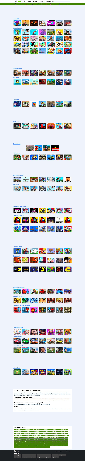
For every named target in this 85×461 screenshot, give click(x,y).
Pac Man (15, 265)
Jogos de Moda (27, 435)
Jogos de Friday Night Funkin (21, 206)
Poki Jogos (25, 457)
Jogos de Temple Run (19, 296)
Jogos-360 (40, 455)
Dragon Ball (16, 256)
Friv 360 (55, 455)
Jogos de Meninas (18, 327)
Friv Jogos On (40, 457)
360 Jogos (17, 455)
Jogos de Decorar (64, 435)
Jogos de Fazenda (36, 433)
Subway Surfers (17, 68)
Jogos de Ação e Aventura (36, 429)
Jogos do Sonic (17, 224)
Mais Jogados (42, 1)
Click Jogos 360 (18, 457)
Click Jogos (16, 122)
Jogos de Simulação (55, 433)
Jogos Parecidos (55, 457)
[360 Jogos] (20, 1)
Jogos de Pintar (54, 441)
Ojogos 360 (62, 455)
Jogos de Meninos (36, 431)
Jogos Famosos (27, 443)
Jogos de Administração (27, 433)
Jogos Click (32, 457)
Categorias (29, 1)
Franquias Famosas (54, 439)
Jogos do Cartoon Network (18, 439)
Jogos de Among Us (18, 215)
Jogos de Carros (17, 336)
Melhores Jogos (35, 1)
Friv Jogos (16, 77)
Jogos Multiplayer (45, 433)
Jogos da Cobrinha (18, 443)
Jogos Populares (17, 28)
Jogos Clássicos (36, 443)
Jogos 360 (16, 19)
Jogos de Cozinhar (63, 429)
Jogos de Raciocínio (27, 441)
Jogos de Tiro (45, 429)
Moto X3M (16, 184)
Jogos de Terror (54, 431)
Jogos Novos (48, 1)
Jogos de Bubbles (36, 437)
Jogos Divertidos (27, 429)
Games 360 (47, 455)
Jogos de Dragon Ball (18, 441)
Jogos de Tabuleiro (55, 435)
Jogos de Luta (45, 443)
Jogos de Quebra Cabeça (18, 431)
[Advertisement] (42, 11)
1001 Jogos (16, 153)
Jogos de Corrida (45, 437)
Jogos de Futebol (18, 346)
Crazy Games (16, 144)
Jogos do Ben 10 (54, 443)
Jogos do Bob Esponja (63, 441)
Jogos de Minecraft (18, 175)
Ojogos (64, 437)
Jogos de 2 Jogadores (19, 287)
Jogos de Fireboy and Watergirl (21, 305)
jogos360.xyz (48, 457)
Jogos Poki (16, 99)
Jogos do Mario (17, 246)
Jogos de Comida (18, 433)
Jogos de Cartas (18, 429)
